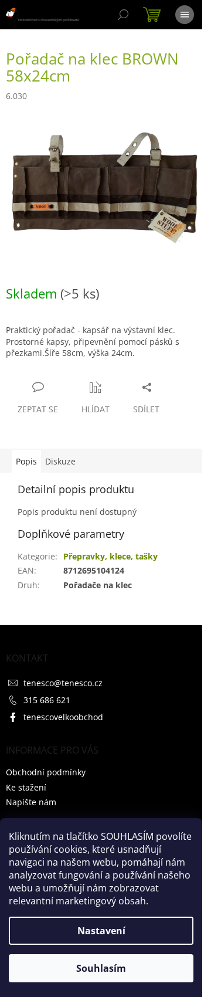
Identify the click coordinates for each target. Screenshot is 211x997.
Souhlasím (101, 968)
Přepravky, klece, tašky (110, 556)
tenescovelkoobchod (63, 717)
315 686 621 (46, 700)
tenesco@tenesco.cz (63, 683)
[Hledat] (123, 14)
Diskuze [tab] (60, 461)
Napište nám (31, 802)
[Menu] (184, 14)
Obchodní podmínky (46, 772)
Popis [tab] (26, 461)
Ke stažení (26, 787)
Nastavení (101, 930)
